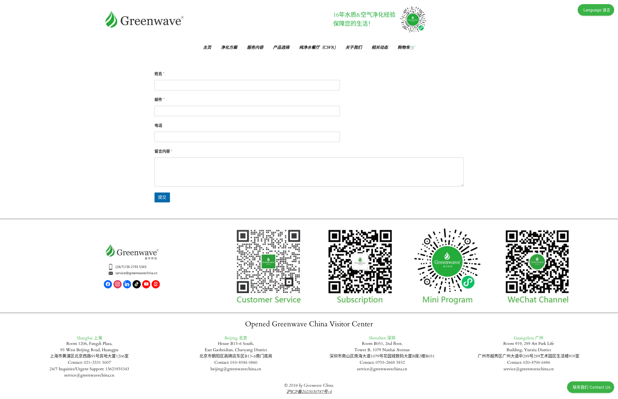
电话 (158, 125)
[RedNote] (156, 284)
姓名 (159, 74)
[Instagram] (117, 284)
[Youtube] (146, 284)
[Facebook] (108, 284)
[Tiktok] (136, 284)
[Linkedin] (127, 284)
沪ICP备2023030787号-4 (309, 391)
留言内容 (163, 151)
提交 (162, 197)
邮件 (159, 100)
